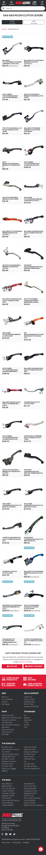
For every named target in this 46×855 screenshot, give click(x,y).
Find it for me (23, 662)
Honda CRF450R (8, 791)
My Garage (6, 704)
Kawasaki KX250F (30, 793)
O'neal (26, 722)
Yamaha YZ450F (30, 803)
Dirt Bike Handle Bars (32, 768)
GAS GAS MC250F (8, 788)
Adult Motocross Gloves (10, 749)
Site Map (26, 843)
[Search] (3, 8)
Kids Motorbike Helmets (11, 725)
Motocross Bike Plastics (10, 754)
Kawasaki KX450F (8, 795)
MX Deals (5, 734)
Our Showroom (7, 699)
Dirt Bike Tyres (29, 764)
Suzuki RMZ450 (7, 803)
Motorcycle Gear (8, 729)
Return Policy (28, 704)
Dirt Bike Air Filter (8, 759)
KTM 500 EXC (7, 798)
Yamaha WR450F (8, 805)
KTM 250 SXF (29, 795)
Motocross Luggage (9, 768)
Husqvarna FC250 (30, 791)
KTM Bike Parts (29, 759)
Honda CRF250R (30, 788)
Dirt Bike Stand (29, 754)
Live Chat (13, 666)
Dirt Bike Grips (7, 747)
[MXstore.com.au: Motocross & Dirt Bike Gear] (23, 3)
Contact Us (28, 697)
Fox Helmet (6, 752)
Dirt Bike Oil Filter (30, 766)
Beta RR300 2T (7, 784)
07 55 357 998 (8, 830)
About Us (5, 697)
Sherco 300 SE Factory (32, 798)
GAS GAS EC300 (30, 786)
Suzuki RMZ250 (29, 800)
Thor (25, 727)
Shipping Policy (29, 702)
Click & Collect (29, 699)
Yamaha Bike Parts (8, 756)
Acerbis (26, 725)
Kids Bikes (5, 727)
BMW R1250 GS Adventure (34, 805)
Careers (5, 702)
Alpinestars (28, 720)
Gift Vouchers (7, 732)
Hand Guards (29, 756)
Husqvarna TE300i (8, 793)
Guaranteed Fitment (31, 706)
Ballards (27, 717)
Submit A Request (35, 666)
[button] (41, 849)
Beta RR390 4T (29, 784)
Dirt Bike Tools (7, 766)
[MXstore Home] (12, 815)
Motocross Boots (30, 747)
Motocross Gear (8, 715)
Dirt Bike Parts (7, 722)
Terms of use (6, 843)
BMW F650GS (7, 786)
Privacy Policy (16, 843)
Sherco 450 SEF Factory (10, 800)
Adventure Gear (30, 749)
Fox (25, 715)
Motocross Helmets (9, 720)
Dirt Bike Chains (8, 764)
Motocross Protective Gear (12, 717)
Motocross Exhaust (31, 752)
